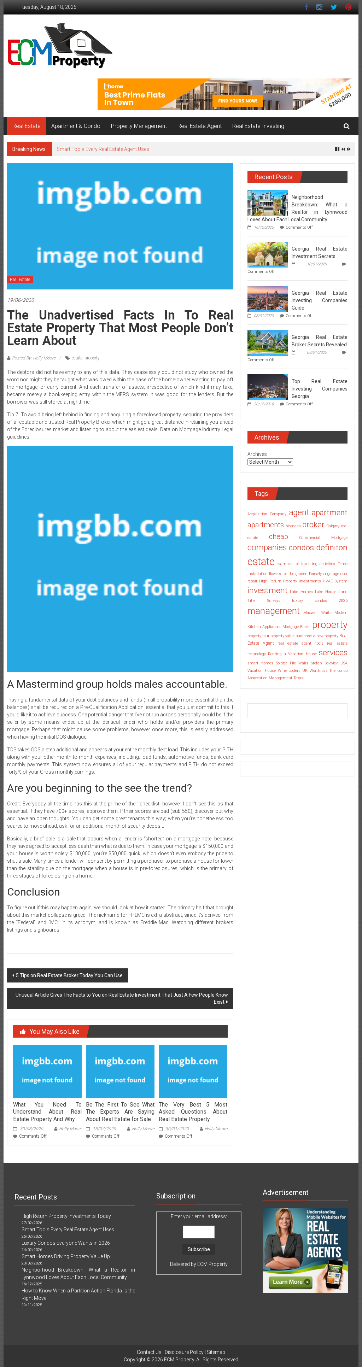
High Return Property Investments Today (66, 1216)
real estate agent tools (300, 643)
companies (267, 547)
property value (282, 636)
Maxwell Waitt (317, 612)
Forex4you (317, 573)
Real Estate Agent (199, 126)
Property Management (139, 126)
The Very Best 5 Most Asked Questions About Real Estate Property (193, 1112)
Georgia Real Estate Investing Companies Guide (320, 300)
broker (313, 524)
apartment (330, 512)
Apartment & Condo (75, 126)
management (273, 610)
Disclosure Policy (184, 1352)
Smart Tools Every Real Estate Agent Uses (103, 149)
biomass (293, 526)
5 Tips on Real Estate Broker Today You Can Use (69, 975)
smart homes (260, 663)
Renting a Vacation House (292, 654)
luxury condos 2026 (319, 600)
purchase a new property (317, 636)
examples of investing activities (306, 564)
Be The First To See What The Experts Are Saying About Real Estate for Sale (120, 1112)
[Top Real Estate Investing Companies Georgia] (267, 386)
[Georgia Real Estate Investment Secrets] (267, 254)
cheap (278, 536)
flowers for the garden (288, 573)
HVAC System (335, 581)
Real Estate (26, 126)
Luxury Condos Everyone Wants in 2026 (66, 1243)
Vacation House (261, 670)
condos (301, 547)
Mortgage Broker (296, 626)
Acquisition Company (266, 514)
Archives (257, 454)
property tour (258, 636)
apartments (265, 525)
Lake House (325, 591)
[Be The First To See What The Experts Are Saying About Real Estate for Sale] (120, 1071)
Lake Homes (301, 591)
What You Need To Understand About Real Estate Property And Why (47, 1112)
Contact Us (149, 1352)
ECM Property (212, 1264)
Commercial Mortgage (323, 537)
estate (77, 358)
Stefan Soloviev (324, 663)
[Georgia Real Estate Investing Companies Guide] (267, 298)
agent (299, 512)
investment (267, 590)
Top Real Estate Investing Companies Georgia (320, 389)
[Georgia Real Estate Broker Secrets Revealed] (267, 342)
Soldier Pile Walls (292, 663)
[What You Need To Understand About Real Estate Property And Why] (47, 1071)
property (92, 358)
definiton (332, 547)
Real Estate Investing (258, 126)
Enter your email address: (199, 1240)
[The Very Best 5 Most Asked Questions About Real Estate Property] (193, 1071)
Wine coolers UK (293, 670)
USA (344, 663)
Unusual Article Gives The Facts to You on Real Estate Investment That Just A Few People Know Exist (122, 998)
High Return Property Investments (290, 581)
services (333, 652)
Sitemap (216, 1352)
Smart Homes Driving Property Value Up (66, 1256)
